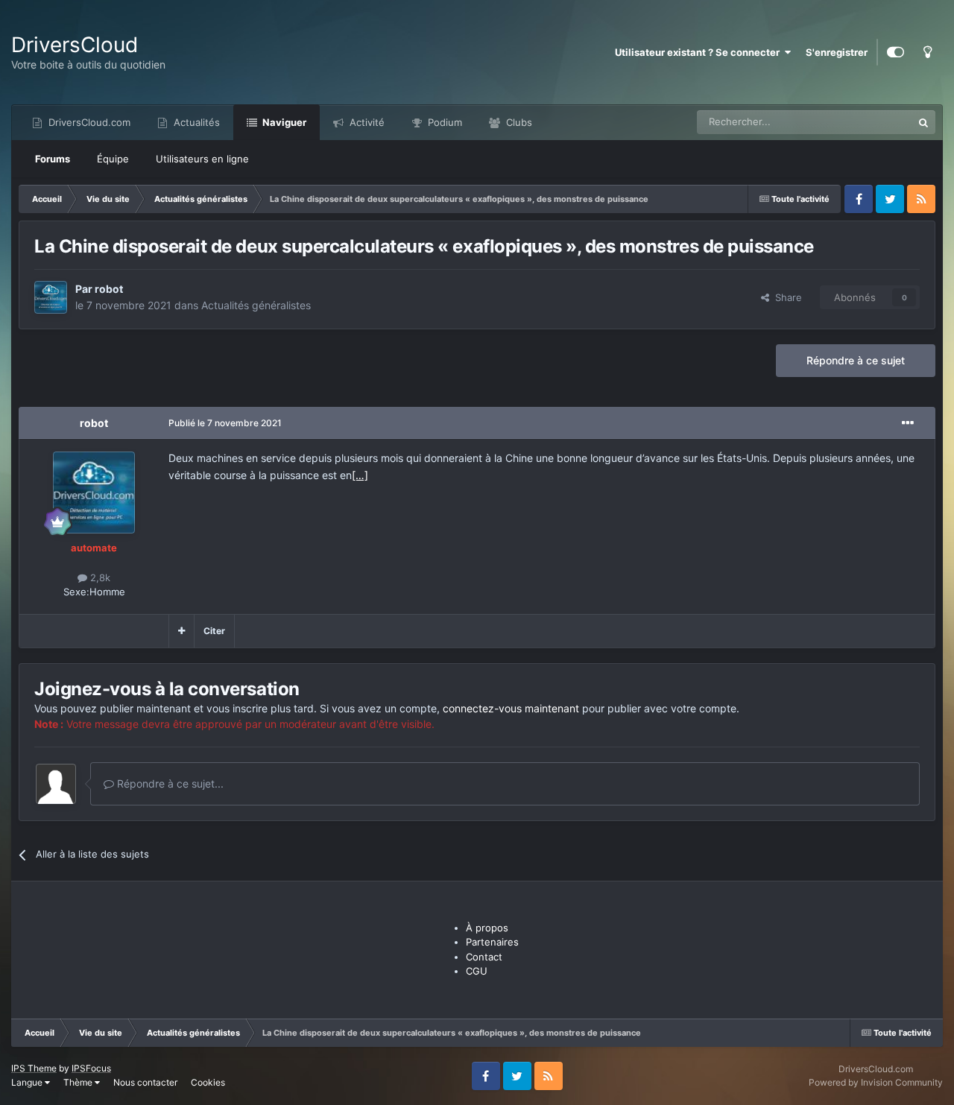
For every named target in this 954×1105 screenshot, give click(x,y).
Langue (28, 1082)
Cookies (208, 1082)
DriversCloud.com (87, 122)
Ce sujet (874, 121)
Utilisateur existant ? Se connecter (699, 52)
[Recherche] (923, 122)
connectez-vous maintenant (511, 708)
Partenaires (492, 942)
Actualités (195, 122)
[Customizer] (895, 52)
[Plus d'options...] (908, 423)
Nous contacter (145, 1082)
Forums (52, 159)
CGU (476, 971)
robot (109, 288)
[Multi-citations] (181, 631)
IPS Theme (34, 1068)
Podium (443, 122)
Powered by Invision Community (876, 1082)
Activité (366, 122)
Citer (214, 630)
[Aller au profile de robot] (50, 297)
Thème (79, 1082)
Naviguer (283, 122)
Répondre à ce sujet (855, 360)
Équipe (113, 159)
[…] (360, 475)
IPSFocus (91, 1068)
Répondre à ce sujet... (169, 783)
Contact (484, 957)
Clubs (517, 122)
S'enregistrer (837, 52)
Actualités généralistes (256, 305)
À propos (487, 928)
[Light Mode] (927, 52)
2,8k (98, 577)
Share (785, 297)
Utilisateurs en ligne (202, 159)
